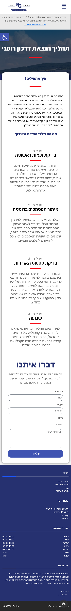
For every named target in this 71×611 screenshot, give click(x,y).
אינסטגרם (62, 594)
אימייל (60, 404)
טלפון (60, 417)
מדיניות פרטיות (62, 484)
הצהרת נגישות (62, 490)
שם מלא (59, 391)
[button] (4, 37)
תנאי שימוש (63, 481)
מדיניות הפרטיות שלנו (35, 24)
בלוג (67, 487)
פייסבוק (63, 591)
